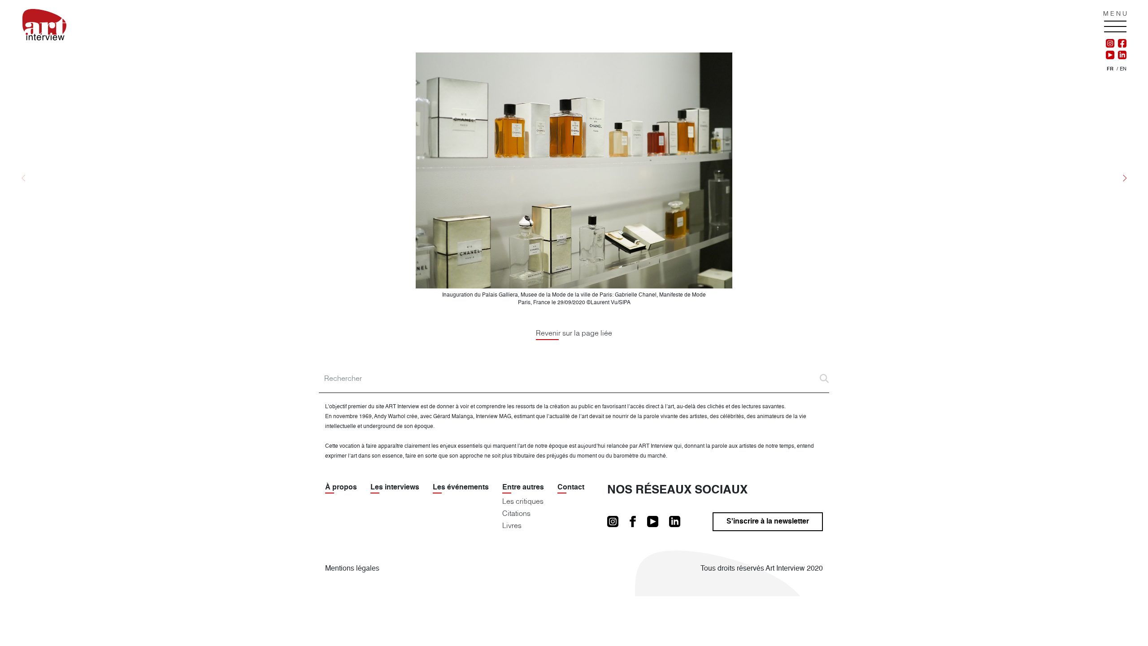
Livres (512, 525)
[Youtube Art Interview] (1110, 55)
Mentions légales (352, 568)
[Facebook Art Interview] (1120, 43)
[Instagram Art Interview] (1110, 43)
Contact (570, 487)
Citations (516, 513)
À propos (341, 487)
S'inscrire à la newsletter (767, 521)
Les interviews (394, 487)
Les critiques (523, 501)
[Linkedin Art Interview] (1120, 55)
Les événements (461, 487)
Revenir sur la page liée (574, 332)
